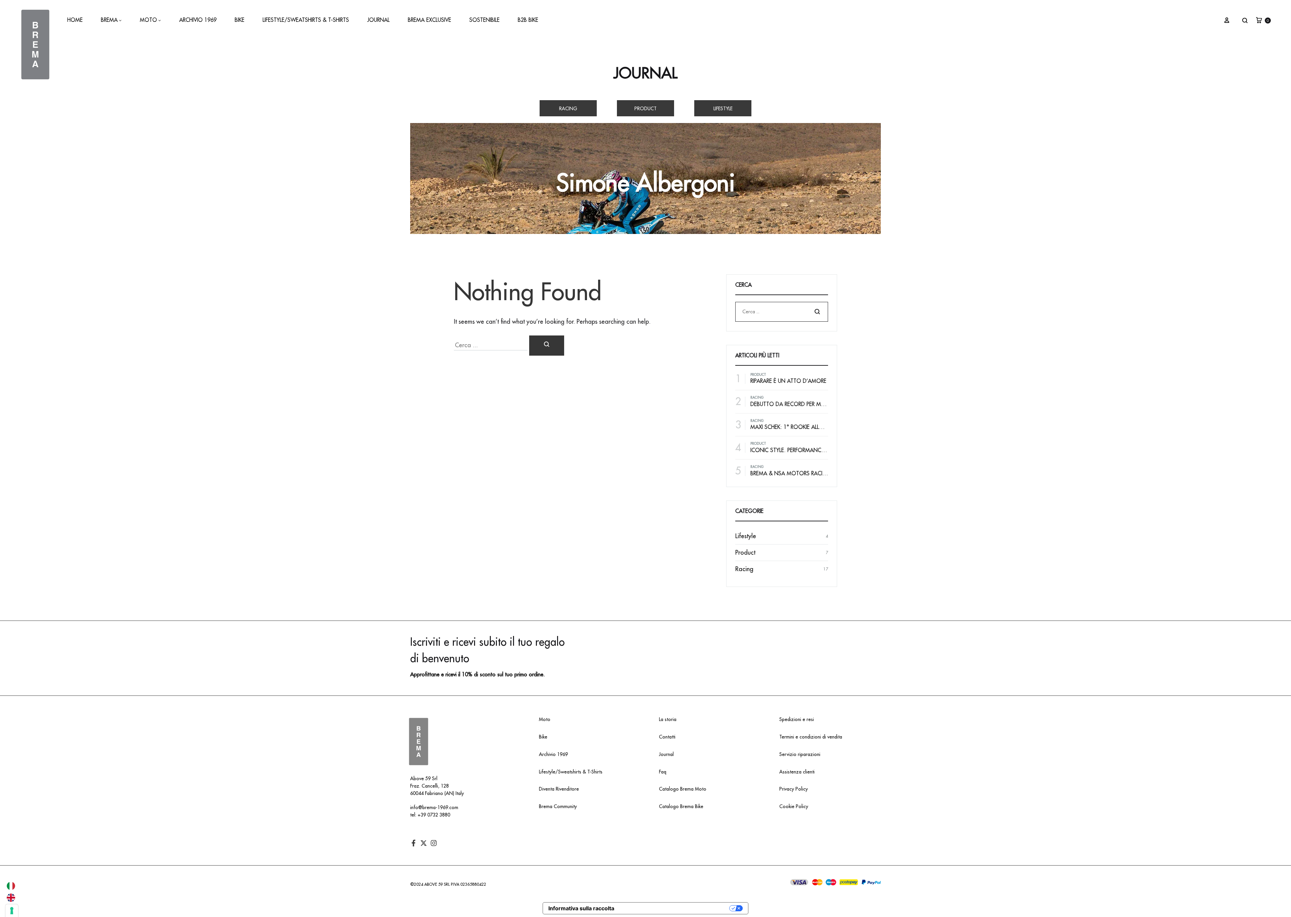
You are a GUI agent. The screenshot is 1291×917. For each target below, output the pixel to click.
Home (75, 20)
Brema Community (558, 806)
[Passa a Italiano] (11, 886)
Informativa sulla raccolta (581, 908)
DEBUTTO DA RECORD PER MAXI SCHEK (798, 404)
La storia (667, 719)
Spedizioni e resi (796, 719)
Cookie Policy (793, 806)
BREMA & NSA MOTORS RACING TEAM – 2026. (808, 473)
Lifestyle (723, 108)
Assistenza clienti (797, 771)
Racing (568, 108)
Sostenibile (484, 20)
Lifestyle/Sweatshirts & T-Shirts (306, 20)
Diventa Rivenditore (559, 789)
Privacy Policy (793, 789)
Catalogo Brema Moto (682, 789)
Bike (239, 20)
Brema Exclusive (429, 20)
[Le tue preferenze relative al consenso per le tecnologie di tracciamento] (11, 910)
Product (645, 108)
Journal (378, 20)
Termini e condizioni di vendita (810, 736)
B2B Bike (528, 20)
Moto (148, 20)
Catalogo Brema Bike (681, 806)
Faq (662, 771)
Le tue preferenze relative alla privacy (675, 908)
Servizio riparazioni (799, 754)
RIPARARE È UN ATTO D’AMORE (788, 381)
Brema (109, 20)
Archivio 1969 (198, 20)
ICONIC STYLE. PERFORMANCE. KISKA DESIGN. (806, 450)
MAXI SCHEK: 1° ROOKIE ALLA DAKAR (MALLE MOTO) (815, 427)
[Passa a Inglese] (11, 897)
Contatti (667, 736)
